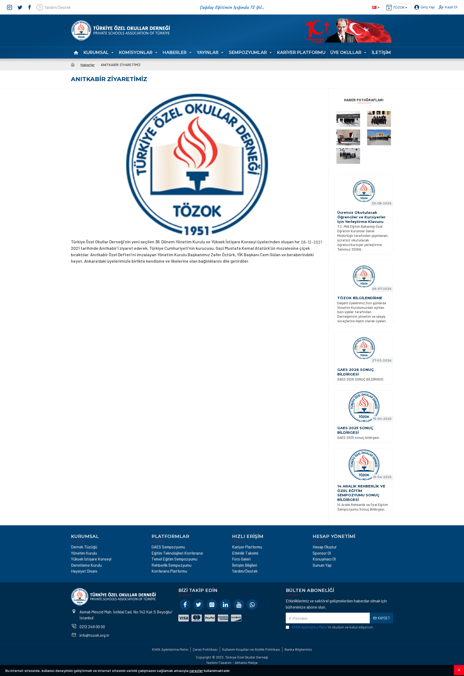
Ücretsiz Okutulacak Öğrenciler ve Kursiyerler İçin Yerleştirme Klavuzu (361, 217)
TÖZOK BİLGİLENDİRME (359, 298)
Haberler (88, 64)
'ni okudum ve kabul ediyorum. (333, 627)
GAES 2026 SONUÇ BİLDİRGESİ (355, 371)
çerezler (196, 670)
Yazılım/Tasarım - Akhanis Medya (232, 662)
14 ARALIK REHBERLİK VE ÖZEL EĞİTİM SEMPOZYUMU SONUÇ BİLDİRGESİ (361, 493)
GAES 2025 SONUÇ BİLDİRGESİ (355, 430)
